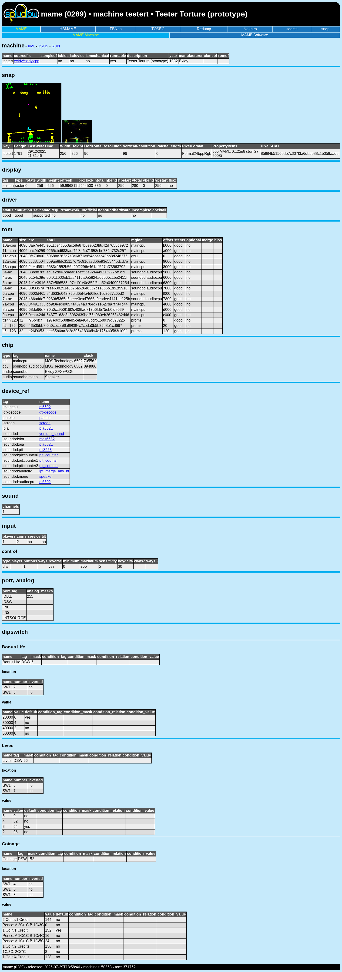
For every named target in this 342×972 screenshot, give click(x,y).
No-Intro (250, 29)
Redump (204, 29)
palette (44, 418)
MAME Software (254, 35)
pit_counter (48, 455)
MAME (21, 29)
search (292, 29)
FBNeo (116, 29)
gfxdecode (48, 412)
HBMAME (68, 29)
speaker (46, 476)
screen (44, 423)
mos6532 (47, 439)
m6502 (45, 407)
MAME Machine (86, 35)
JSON (43, 46)
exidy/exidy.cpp (26, 61)
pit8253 (45, 450)
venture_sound (51, 434)
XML (31, 46)
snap (325, 29)
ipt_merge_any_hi (54, 471)
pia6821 (46, 428)
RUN (56, 46)
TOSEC (157, 29)
